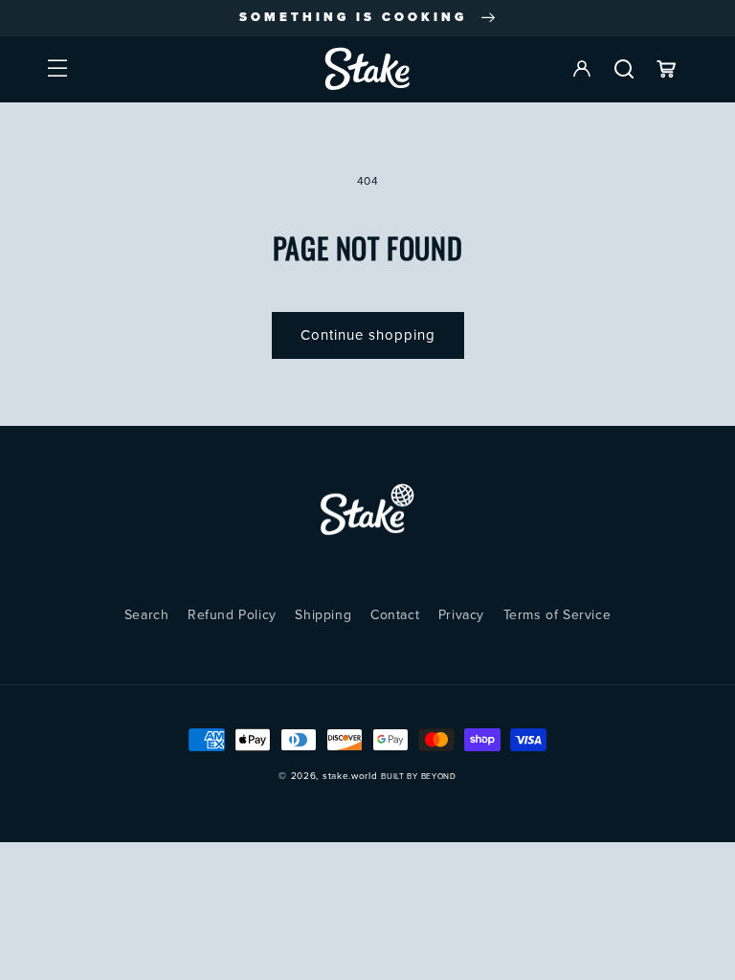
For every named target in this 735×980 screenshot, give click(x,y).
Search (146, 615)
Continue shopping (368, 334)
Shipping (323, 615)
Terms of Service (557, 615)
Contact (394, 615)
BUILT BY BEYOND (419, 776)
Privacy (461, 615)
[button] (57, 69)
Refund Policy (232, 615)
